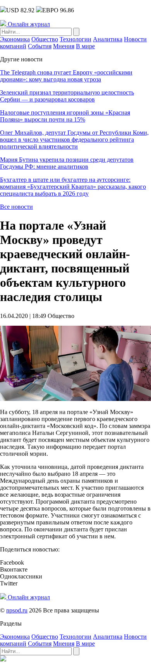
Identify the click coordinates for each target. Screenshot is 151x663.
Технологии (75, 39)
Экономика (15, 39)
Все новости (16, 206)
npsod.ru (16, 610)
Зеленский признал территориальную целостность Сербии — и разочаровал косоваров (67, 96)
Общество (44, 39)
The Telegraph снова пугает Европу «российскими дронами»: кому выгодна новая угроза (66, 76)
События (39, 46)
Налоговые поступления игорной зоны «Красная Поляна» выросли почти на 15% (65, 116)
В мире (85, 46)
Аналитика (107, 39)
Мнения (63, 46)
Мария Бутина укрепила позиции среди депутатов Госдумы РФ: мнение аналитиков (67, 163)
